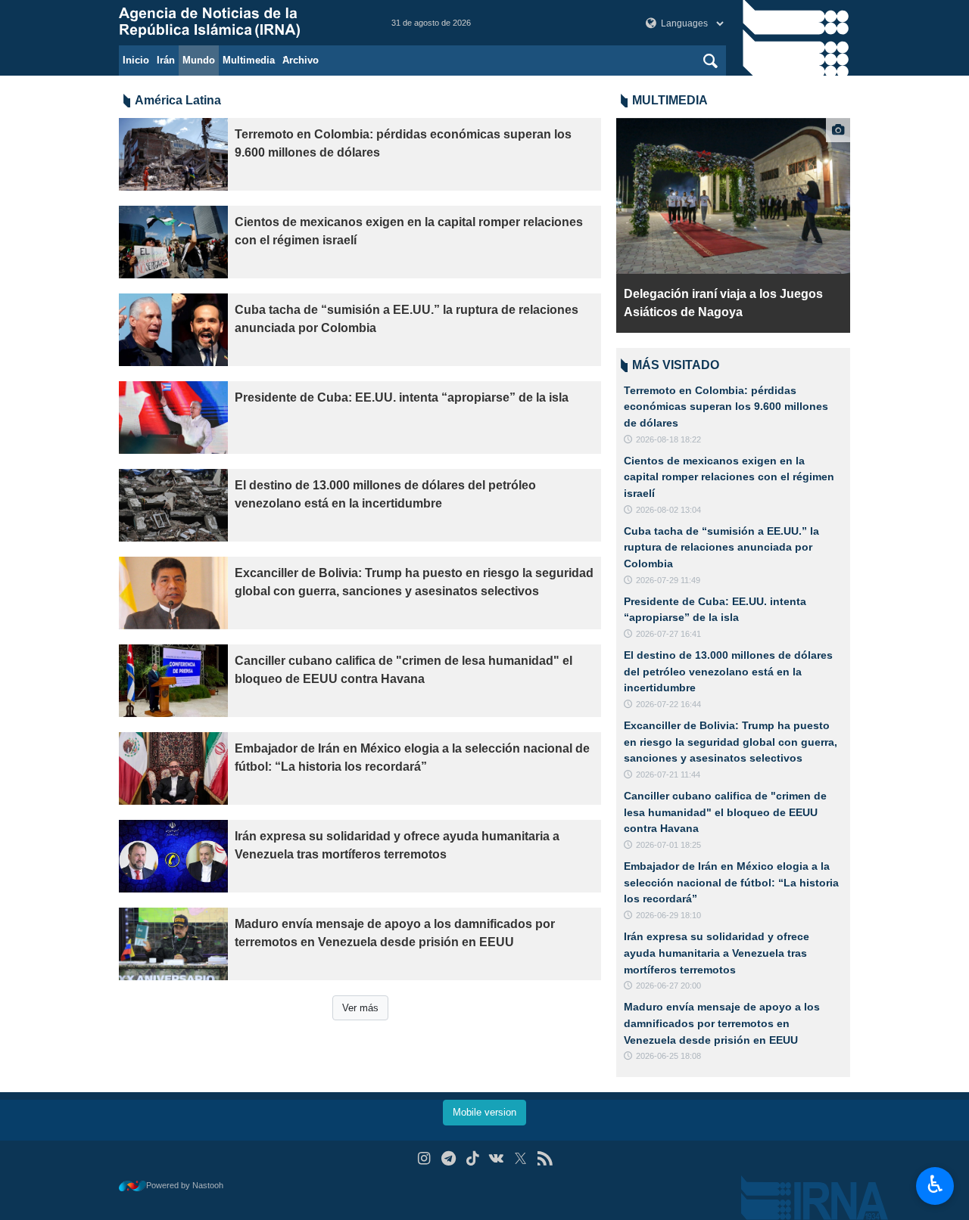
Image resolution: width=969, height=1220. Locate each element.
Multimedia (249, 60)
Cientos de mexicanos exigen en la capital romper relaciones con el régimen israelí (409, 231)
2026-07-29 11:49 (668, 580)
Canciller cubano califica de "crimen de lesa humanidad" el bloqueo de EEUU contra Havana (403, 669)
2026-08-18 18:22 (668, 439)
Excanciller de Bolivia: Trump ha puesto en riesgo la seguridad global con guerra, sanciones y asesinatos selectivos (414, 582)
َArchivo (300, 60)
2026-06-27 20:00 (668, 985)
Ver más (360, 1008)
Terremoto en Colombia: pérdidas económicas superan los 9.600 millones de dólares (403, 143)
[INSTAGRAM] (424, 1158)
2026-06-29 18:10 (668, 915)
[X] (520, 1158)
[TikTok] (473, 1158)
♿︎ (935, 1184)
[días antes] (173, 154)
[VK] (497, 1158)
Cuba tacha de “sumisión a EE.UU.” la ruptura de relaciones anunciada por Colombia (406, 318)
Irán (166, 60)
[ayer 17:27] (733, 196)
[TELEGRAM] (448, 1158)
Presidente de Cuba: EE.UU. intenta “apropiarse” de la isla (402, 397)
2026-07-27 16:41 (668, 633)
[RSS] (544, 1158)
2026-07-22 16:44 (668, 704)
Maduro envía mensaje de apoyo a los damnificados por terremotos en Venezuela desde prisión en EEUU (395, 932)
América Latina (178, 100)
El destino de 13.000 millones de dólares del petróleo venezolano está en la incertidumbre (385, 494)
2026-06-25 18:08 (668, 1055)
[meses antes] (173, 329)
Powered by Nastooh (184, 1185)
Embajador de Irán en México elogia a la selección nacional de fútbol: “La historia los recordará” (412, 757)
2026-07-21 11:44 (668, 774)
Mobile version (484, 1112)
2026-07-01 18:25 (668, 844)
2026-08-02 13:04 (668, 509)
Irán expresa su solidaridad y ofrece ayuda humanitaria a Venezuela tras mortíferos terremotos (397, 845)
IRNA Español (240, 23)
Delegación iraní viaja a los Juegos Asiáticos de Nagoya (723, 302)
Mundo (198, 60)
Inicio (136, 60)
